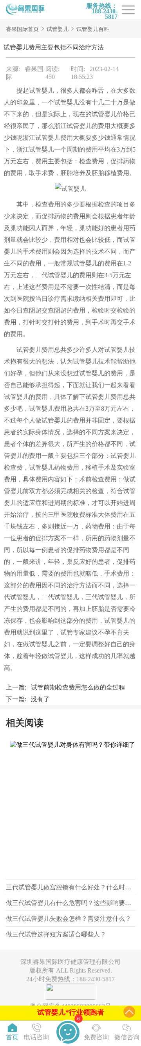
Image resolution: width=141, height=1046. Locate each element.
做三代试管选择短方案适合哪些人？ (56, 934)
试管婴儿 (58, 29)
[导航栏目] (25, 10)
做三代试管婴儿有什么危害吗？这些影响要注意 (71, 903)
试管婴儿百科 (92, 29)
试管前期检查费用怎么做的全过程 (78, 687)
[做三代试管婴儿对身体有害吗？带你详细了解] (70, 808)
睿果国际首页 (22, 29)
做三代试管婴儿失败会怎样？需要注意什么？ (68, 918)
